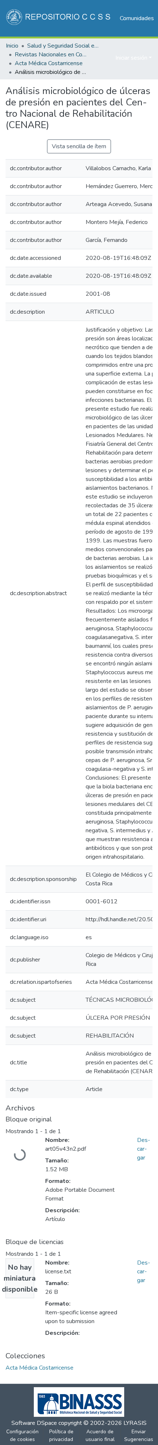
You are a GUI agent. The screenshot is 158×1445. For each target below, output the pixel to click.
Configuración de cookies (22, 1435)
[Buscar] (98, 57)
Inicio (12, 46)
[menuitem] (108, 57)
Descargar (143, 1149)
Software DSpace (34, 1423)
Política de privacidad (61, 1435)
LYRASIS (135, 1423)
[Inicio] (59, 18)
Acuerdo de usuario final (100, 1435)
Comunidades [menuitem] (137, 18)
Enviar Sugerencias (138, 1435)
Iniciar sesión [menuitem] (131, 58)
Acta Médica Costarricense (49, 63)
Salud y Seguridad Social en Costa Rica (64, 46)
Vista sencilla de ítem (79, 146)
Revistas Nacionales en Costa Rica (51, 55)
